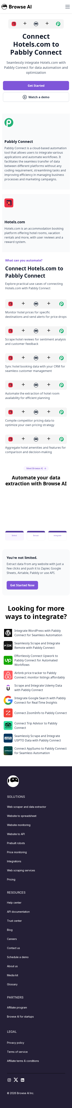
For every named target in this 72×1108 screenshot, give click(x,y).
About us (12, 966)
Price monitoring (17, 852)
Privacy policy (15, 1042)
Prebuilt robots (16, 843)
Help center (14, 902)
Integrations (14, 861)
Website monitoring (18, 825)
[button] (67, 6)
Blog (10, 929)
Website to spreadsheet (21, 815)
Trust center (14, 920)
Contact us (13, 948)
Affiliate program (17, 1007)
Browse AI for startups (20, 1016)
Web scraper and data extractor (26, 806)
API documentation (18, 911)
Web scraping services (21, 870)
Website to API (16, 834)
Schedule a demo (18, 957)
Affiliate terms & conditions (23, 1060)
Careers (12, 938)
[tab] (14, 535)
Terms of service (17, 1051)
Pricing (11, 879)
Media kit (12, 975)
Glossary (12, 984)
